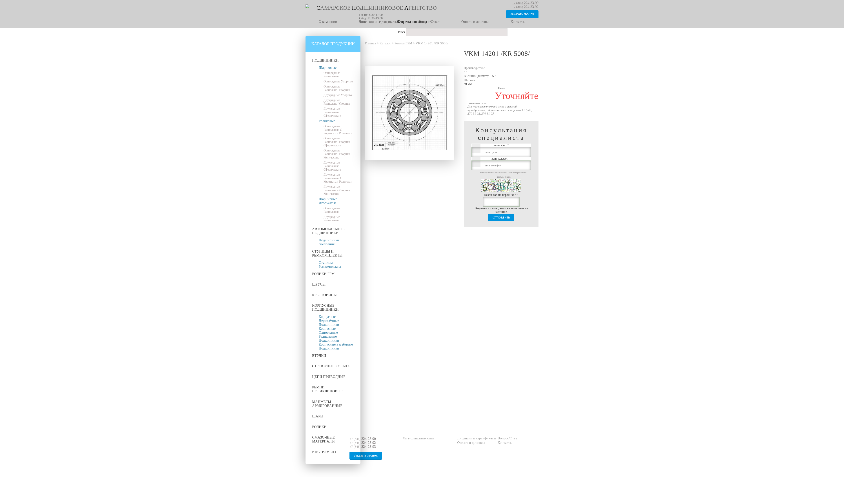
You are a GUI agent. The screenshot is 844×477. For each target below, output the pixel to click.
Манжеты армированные (327, 404)
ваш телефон (501, 158)
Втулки (319, 355)
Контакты (518, 22)
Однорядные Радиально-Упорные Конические (337, 154)
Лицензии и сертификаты (378, 22)
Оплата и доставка (475, 22)
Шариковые (328, 67)
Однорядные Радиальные (332, 74)
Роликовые (327, 121)
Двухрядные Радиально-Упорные (337, 101)
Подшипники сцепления (329, 242)
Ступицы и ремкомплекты (327, 253)
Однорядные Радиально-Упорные (337, 88)
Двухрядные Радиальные (332, 218)
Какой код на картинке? (501, 195)
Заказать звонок (522, 14)
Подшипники (325, 60)
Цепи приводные (329, 377)
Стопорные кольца (331, 366)
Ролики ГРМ (323, 274)
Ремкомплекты (330, 266)
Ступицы (326, 262)
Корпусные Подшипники (325, 307)
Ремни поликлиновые (327, 389)
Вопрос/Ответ (429, 22)
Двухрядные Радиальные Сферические (332, 112)
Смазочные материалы (323, 439)
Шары (317, 416)
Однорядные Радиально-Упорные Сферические (337, 142)
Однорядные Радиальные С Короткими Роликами (338, 130)
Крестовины (324, 295)
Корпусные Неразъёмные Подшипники (329, 320)
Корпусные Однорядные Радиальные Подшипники (329, 334)
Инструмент (324, 452)
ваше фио (501, 145)
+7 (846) (362, 439)
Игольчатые (328, 203)
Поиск (401, 32)
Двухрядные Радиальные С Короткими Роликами (338, 178)
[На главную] (307, 7)
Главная (370, 43)
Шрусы (319, 284)
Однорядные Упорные (338, 81)
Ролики (319, 427)
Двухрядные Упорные (338, 95)
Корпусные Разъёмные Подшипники (336, 346)
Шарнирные (328, 199)
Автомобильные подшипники (328, 231)
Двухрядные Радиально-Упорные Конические (337, 190)
